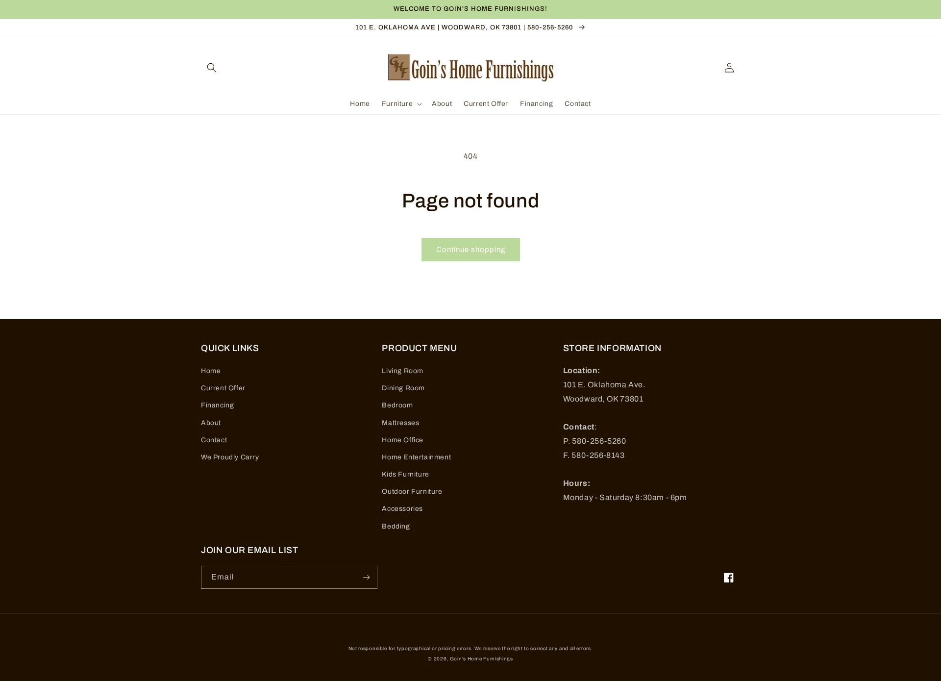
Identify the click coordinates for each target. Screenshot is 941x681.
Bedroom (397, 405)
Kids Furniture (405, 474)
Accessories (402, 508)
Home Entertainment (416, 457)
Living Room (402, 371)
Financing (217, 405)
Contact (214, 440)
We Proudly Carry (230, 457)
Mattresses (400, 423)
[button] (212, 67)
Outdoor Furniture (412, 491)
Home (211, 371)
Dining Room (403, 388)
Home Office (402, 440)
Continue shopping (470, 249)
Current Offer (223, 388)
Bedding (396, 526)
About (211, 423)
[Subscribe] (366, 577)
